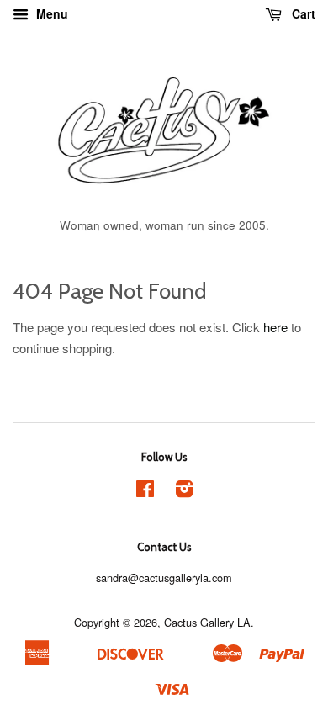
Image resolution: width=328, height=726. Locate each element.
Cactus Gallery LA (207, 622)
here (275, 327)
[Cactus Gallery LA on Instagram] (184, 492)
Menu (50, 13)
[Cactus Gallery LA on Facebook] (145, 492)
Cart (301, 13)
